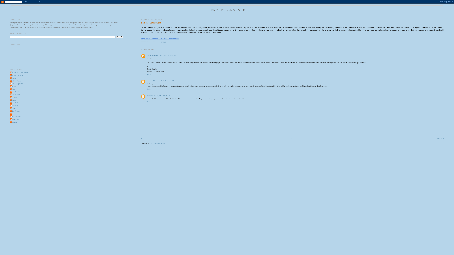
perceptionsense (227, 10)
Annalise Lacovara (17, 75)
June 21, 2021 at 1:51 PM (166, 81)
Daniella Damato (16, 81)
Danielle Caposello (17, 84)
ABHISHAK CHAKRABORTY (20, 73)
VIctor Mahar (15, 119)
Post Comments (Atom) (157, 143)
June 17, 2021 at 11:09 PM (167, 55)
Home (293, 139)
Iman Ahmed (15, 92)
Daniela (13, 78)
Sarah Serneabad (16, 116)
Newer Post (144, 139)
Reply (149, 74)
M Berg (13, 108)
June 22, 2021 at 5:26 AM (161, 96)
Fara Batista (14, 86)
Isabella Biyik (15, 95)
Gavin (13, 89)
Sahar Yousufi (15, 111)
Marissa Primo (152, 81)
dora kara (14, 122)
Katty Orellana (15, 103)
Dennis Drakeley (152, 55)
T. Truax (150, 95)
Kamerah (13, 100)
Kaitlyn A (14, 97)
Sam (12, 114)
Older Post (440, 139)
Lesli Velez (14, 105)
